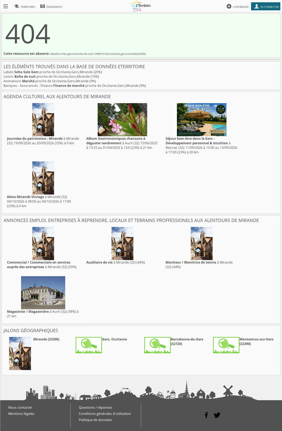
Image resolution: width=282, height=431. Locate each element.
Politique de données (95, 420)
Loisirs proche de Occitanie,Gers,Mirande (47, 76)
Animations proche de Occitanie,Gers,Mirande (46, 81)
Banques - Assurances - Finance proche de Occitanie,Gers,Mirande (71, 85)
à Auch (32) (115, 140)
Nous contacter (20, 407)
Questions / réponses (95, 407)
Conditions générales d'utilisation (105, 413)
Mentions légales (21, 413)
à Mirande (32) (37, 197)
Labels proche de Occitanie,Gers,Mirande (49, 72)
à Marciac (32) (198, 143)
